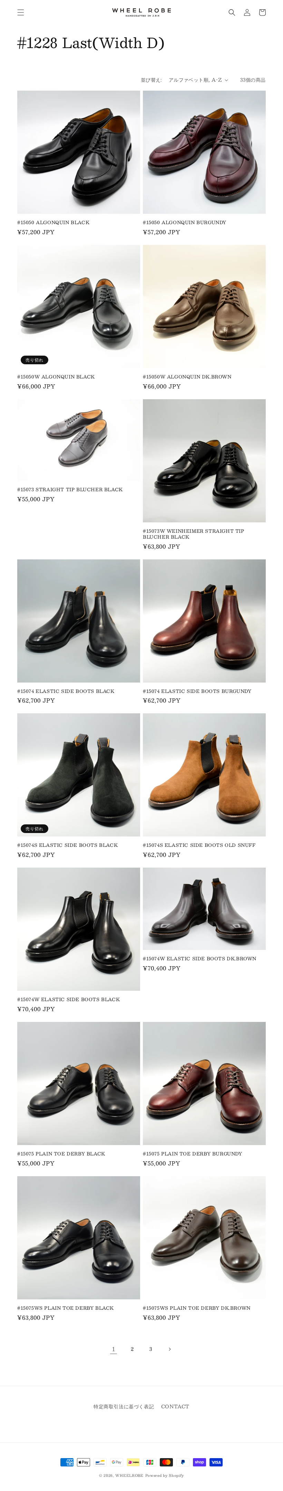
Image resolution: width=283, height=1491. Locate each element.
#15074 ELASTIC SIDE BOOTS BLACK (66, 691)
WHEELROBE (129, 1475)
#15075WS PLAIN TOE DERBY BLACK (65, 1308)
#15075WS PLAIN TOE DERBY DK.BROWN (197, 1308)
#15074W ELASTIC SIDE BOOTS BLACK (68, 1000)
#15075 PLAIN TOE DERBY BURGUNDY (192, 1154)
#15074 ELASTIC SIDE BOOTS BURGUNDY (197, 691)
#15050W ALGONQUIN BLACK (56, 377)
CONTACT (175, 1406)
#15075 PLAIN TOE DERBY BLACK (61, 1154)
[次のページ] (169, 1349)
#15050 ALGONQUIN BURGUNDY (184, 223)
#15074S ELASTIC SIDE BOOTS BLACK (67, 845)
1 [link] (113, 1349)
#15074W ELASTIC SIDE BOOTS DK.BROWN (199, 959)
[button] (20, 12)
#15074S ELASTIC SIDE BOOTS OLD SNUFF (199, 845)
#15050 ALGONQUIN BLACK (53, 223)
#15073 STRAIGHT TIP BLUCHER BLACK (70, 490)
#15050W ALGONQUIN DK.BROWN (187, 377)
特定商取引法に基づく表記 (124, 1406)
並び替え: (151, 79)
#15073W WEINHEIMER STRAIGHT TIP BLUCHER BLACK (193, 534)
